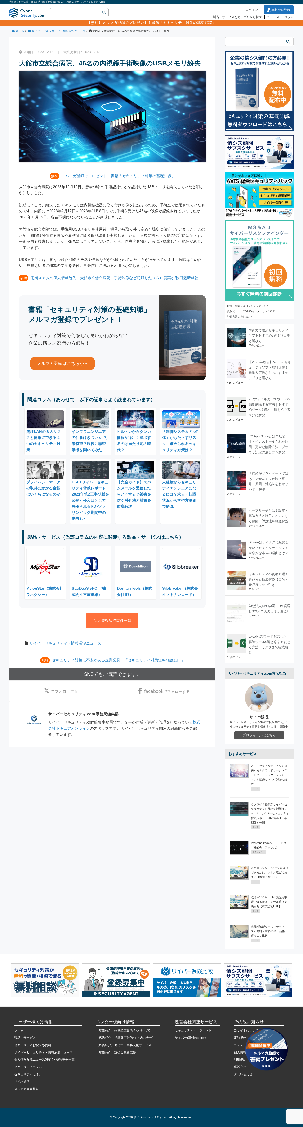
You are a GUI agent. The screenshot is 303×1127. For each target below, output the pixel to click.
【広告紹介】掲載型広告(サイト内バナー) (124, 1037)
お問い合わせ (243, 1074)
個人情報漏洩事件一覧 (112, 621)
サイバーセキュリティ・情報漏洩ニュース (65, 643)
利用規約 (240, 1059)
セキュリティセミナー (29, 1074)
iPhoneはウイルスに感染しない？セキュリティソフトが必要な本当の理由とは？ (269, 547)
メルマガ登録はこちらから (62, 363)
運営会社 (240, 1067)
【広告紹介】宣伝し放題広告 (116, 1052)
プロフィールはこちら (259, 735)
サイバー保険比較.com (190, 1037)
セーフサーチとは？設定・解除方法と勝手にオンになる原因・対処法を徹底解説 (268, 516)
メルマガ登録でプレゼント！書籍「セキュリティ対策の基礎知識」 (159, 23)
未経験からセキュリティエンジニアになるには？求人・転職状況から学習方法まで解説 (179, 494)
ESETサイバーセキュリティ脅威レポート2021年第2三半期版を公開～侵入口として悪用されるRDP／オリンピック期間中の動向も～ (90, 500)
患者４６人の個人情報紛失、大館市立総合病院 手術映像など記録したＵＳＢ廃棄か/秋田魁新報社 (114, 278)
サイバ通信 (22, 1081)
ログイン (251, 10)
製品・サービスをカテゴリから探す (237, 17)
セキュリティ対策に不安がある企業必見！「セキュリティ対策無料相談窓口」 (118, 660)
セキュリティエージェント (193, 1030)
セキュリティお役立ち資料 (32, 1045)
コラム (289, 17)
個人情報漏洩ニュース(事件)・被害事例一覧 (44, 1059)
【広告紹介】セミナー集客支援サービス (123, 1045)
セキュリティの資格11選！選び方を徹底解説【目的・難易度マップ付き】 (268, 579)
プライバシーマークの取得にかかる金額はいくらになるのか (43, 488)
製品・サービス (25, 1037)
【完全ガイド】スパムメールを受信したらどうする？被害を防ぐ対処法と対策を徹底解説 (134, 494)
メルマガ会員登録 (26, 1089)
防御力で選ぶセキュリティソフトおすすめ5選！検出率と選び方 (269, 335)
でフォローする (64, 691)
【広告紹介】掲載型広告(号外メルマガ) (123, 1030)
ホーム (18, 1030)
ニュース (273, 17)
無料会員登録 (281, 10)
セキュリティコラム (28, 1067)
